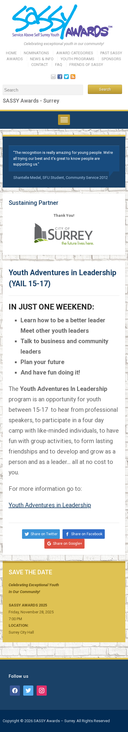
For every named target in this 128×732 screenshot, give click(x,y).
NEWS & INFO (42, 59)
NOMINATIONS (36, 53)
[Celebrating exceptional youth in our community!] (64, 22)
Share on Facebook (86, 534)
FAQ (58, 64)
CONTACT (39, 64)
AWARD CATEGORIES (74, 53)
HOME (11, 53)
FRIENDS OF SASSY (86, 64)
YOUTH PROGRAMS (77, 59)
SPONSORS (111, 59)
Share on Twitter (44, 534)
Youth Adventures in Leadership (50, 505)
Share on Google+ (67, 543)
